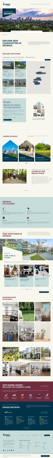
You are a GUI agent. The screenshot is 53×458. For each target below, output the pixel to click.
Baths (15, 59)
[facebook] (5, 450)
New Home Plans (30, 57)
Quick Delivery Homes (17, 57)
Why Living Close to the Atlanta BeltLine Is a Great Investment (41, 279)
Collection (20, 59)
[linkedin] (13, 450)
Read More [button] (6, 424)
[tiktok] (7, 450)
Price (3, 59)
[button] (33, 4)
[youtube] (11, 450)
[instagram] (3, 450)
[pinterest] (9, 450)
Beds (11, 59)
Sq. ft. (7, 59)
